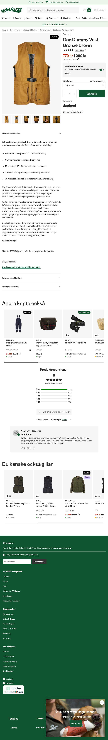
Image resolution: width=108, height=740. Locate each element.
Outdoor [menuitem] (52, 18)
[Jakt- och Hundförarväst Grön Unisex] (77, 484)
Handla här (76, 723)
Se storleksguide (96, 81)
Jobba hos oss (8, 656)
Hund (11, 30)
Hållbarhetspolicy (10, 661)
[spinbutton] (69, 93)
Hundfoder (7, 596)
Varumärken (94, 18)
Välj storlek (92, 93)
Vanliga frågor (8, 624)
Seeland (66, 34)
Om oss (6, 651)
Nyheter (103, 18)
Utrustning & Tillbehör (11, 591)
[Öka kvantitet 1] (74, 93)
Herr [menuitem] (6, 18)
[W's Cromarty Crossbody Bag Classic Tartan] (48, 324)
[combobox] (84, 85)
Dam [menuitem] (17, 18)
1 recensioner (79, 50)
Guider (84, 18)
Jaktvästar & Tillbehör (30, 30)
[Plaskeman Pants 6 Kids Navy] (18, 324)
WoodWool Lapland (101, 340)
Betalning (7, 633)
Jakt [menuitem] (39, 18)
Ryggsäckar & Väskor (11, 601)
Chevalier (9, 501)
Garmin (67, 340)
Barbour (38, 340)
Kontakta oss (8, 614)
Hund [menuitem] (65, 18)
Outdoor (6, 576)
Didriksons (10, 340)
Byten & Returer (9, 619)
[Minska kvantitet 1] (65, 93)
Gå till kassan (99, 10)
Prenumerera (39, 561)
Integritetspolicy (9, 666)
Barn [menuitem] (28, 18)
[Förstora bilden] (31, 73)
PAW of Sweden (70, 501)
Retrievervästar (45, 30)
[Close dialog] (102, 702)
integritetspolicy (32, 555)
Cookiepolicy (8, 671)
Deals (78, 18)
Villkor (67, 73)
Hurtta (97, 501)
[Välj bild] (6, 119)
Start (4, 30)
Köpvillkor (7, 638)
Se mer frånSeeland (72, 112)
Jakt (18, 30)
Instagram (9, 683)
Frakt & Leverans (9, 628)
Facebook (9, 679)
